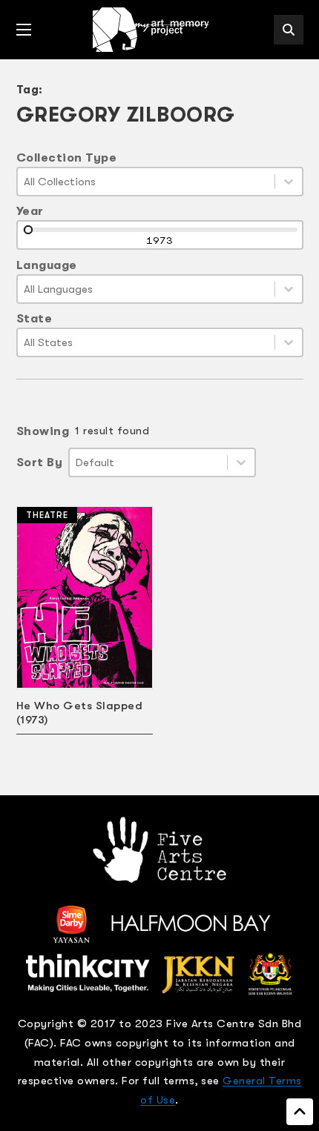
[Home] (152, 29)
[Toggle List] (288, 181)
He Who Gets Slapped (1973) (79, 712)
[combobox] (146, 181)
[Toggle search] (288, 29)
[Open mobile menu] (23, 30)
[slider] (28, 229)
